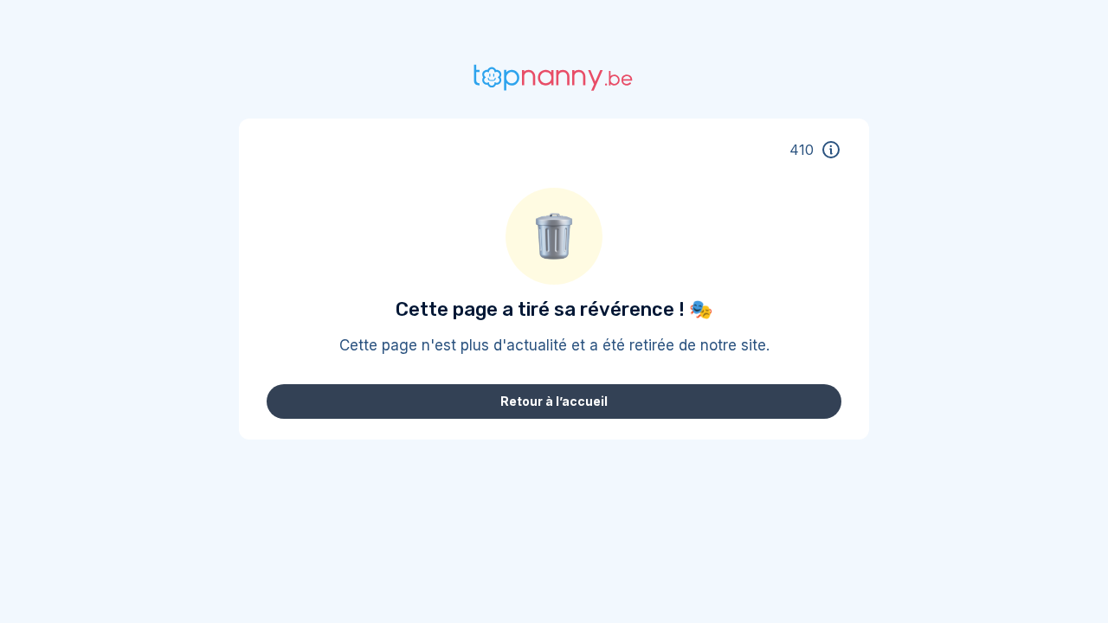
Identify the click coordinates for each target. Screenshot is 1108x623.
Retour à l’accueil (554, 401)
